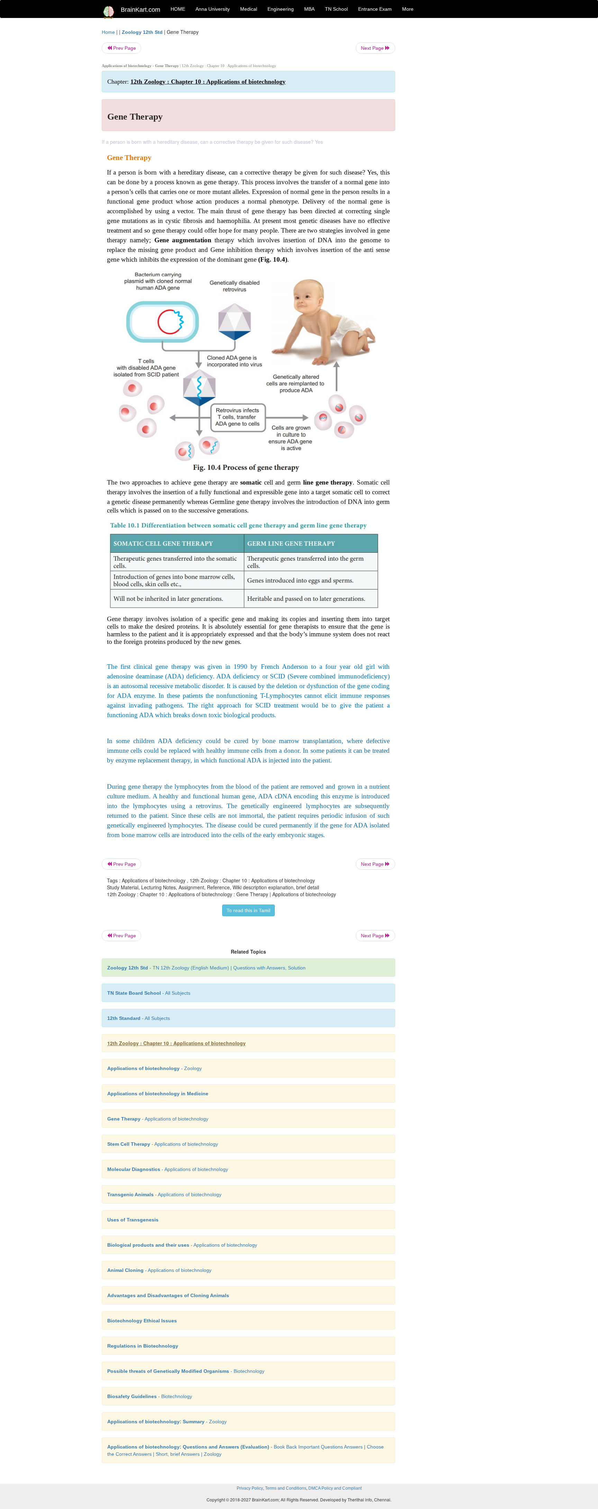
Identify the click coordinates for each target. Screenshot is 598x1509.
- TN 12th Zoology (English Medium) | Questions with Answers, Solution (206, 968)
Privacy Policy (250, 1488)
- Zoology (154, 1068)
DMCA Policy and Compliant (335, 1488)
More (408, 9)
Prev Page (124, 48)
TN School (336, 9)
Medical (248, 9)
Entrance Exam (375, 9)
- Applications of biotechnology (157, 1119)
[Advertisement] (451, 132)
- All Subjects (148, 993)
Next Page (373, 48)
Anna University (213, 9)
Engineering (281, 9)
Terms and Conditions (285, 1488)
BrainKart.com (140, 9)
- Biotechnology (185, 1371)
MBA (309, 9)
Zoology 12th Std (142, 32)
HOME (178, 9)
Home (108, 32)
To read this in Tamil (248, 910)
